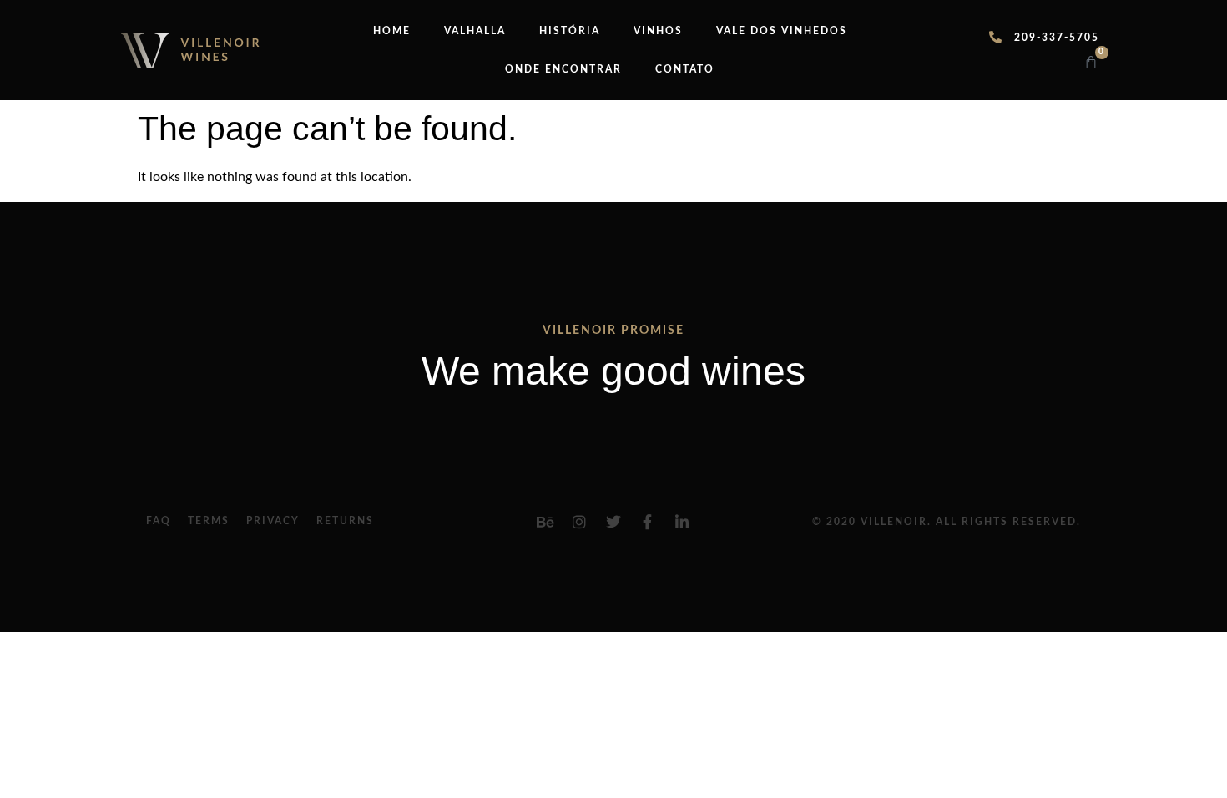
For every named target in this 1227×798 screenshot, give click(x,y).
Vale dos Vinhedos (781, 31)
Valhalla (475, 31)
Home (392, 31)
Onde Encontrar (563, 69)
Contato (684, 69)
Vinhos (658, 31)
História (569, 31)
